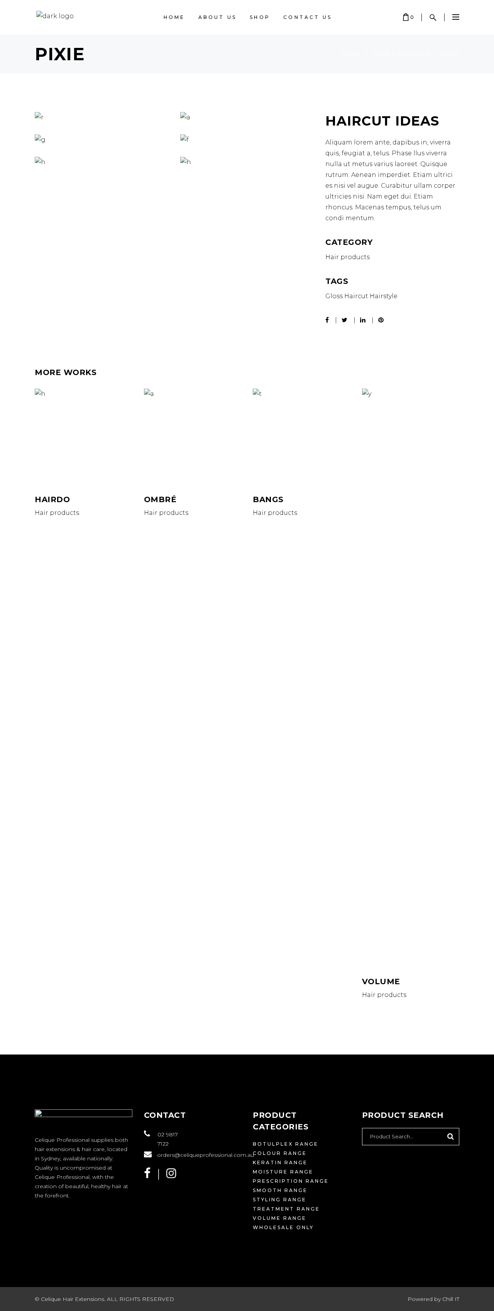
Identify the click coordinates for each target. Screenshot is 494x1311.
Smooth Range (280, 1190)
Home (352, 54)
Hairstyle (384, 296)
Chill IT (450, 1299)
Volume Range (279, 1218)
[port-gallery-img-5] (102, 139)
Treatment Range (286, 1209)
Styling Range (279, 1199)
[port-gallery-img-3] (102, 117)
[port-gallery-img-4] (102, 162)
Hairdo (52, 499)
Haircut (356, 296)
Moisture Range (283, 1172)
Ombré (160, 499)
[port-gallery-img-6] (247, 162)
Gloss (334, 296)
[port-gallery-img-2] (247, 117)
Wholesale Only (283, 1227)
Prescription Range (291, 1181)
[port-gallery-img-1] (247, 139)
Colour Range (280, 1153)
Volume (381, 981)
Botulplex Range (285, 1144)
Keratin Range (280, 1162)
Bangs (268, 499)
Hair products (402, 54)
